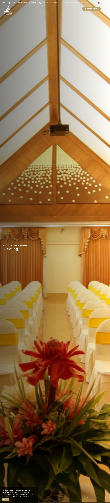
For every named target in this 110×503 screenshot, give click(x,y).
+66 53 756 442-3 (57, 3)
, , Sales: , (69, 3)
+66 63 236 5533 (82, 3)
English (103, 3)
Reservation (92, 9)
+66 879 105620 (71, 3)
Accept (5, 499)
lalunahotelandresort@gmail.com (26, 3)
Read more (26, 496)
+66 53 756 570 (46, 3)
